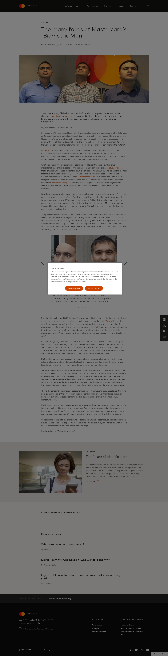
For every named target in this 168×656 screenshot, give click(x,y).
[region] (85, 278)
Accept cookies (94, 288)
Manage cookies (74, 288)
